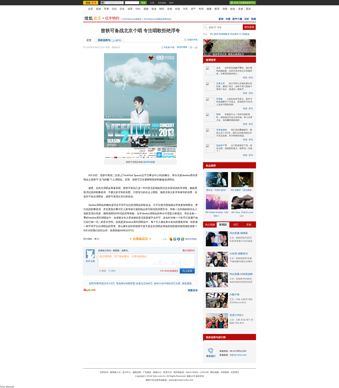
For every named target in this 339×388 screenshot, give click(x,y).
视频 (146, 9)
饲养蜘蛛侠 (224, 34)
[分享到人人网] (178, 239)
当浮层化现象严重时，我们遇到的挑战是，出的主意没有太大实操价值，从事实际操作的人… (234, 71)
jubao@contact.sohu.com (181, 380)
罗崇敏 (219, 99)
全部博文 (235, 372)
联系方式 (167, 372)
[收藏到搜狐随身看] (182, 239)
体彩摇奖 (187, 283)
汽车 (185, 9)
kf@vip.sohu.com (238, 355)
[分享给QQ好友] (174, 239)
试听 (246, 19)
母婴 (224, 9)
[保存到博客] (191, 239)
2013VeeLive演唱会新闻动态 (157, 19)
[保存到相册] (149, 162)
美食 (240, 9)
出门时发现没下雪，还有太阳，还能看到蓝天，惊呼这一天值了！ (234, 148)
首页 (90, 9)
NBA (138, 9)
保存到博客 (182, 47)
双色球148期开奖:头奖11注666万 (134, 283)
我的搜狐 (162, 3)
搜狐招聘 (137, 372)
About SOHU (192, 372)
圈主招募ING (189, 250)
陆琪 (218, 114)
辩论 (113, 271)
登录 (88, 261)
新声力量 (237, 19)
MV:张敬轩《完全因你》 (242, 190)
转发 (245, 77)
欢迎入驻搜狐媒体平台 (244, 2)
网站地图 (214, 372)
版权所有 (200, 376)
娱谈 (153, 9)
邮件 (171, 3)
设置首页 (104, 372)
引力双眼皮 (244, 34)
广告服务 (147, 372)
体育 (130, 9)
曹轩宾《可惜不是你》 (216, 190)
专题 (227, 19)
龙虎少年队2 (236, 315)
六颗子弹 (234, 294)
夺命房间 (234, 34)
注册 (152, 3)
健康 (209, 9)
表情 (104, 271)
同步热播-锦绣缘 (239, 233)
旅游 (232, 9)
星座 (248, 9)
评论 (251, 77)
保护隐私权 (179, 372)
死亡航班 (214, 34)
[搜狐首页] (91, 2)
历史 (122, 9)
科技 (177, 9)
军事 (106, 9)
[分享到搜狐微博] (171, 239)
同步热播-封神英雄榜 (241, 274)
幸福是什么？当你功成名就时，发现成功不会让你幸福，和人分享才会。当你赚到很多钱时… (234, 117)
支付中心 (126, 372)
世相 (169, 9)
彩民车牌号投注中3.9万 (102, 283)
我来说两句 (109, 40)
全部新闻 (225, 372)
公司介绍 (204, 372)
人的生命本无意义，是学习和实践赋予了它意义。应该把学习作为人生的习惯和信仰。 (234, 102)
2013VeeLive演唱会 (131, 19)
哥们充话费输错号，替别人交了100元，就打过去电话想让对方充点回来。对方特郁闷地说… (234, 133)
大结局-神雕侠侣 (239, 253)
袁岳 (218, 68)
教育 (217, 9)
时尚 (201, 9)
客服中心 (157, 372)
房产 (193, 9)
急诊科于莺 (221, 145)
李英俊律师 (221, 130)
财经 (161, 9)
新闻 (98, 9)
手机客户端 (169, 47)
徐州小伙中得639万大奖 (167, 283)
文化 (114, 9)
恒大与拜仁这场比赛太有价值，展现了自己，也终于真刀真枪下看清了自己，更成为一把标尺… (234, 86)
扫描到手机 (192, 40)
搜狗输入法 (115, 372)
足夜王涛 (220, 83)
